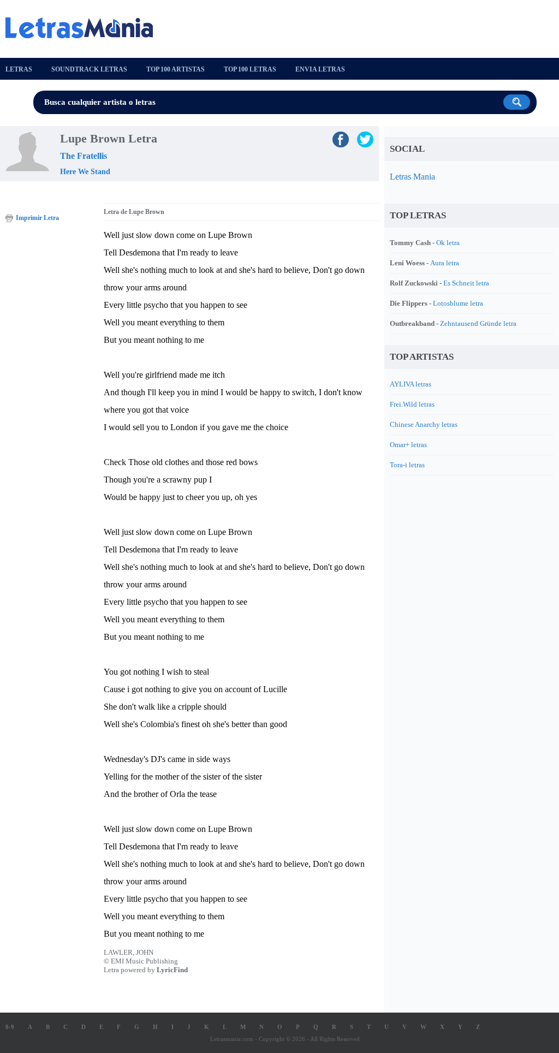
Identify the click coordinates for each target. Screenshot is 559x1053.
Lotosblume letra (458, 303)
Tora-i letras (407, 465)
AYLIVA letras (410, 384)
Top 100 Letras (250, 69)
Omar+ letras (408, 445)
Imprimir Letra (37, 218)
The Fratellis (83, 155)
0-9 (9, 1027)
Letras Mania (412, 176)
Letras (18, 69)
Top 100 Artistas (175, 69)
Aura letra (444, 263)
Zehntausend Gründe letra (478, 323)
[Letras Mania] (84, 27)
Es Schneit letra (466, 283)
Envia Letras (320, 69)
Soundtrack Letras (89, 69)
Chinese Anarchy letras (423, 424)
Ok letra (448, 243)
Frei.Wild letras (412, 404)
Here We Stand (85, 172)
